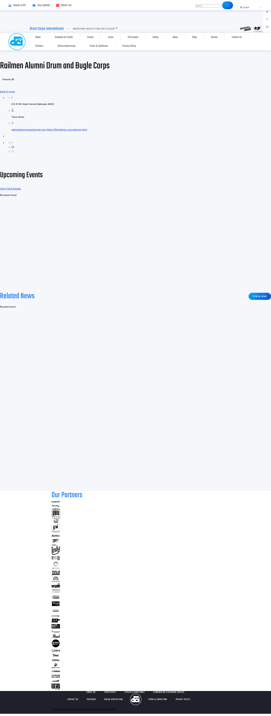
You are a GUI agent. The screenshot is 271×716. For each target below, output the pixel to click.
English (246, 7)
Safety (156, 37)
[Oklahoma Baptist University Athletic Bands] (56, 521)
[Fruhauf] (56, 656)
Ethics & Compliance (134, 692)
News (175, 37)
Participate (133, 37)
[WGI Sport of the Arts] (56, 587)
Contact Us (237, 37)
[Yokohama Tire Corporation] (56, 542)
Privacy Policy (129, 46)
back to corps (7, 91)
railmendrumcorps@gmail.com (28, 129)
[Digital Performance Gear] (56, 606)
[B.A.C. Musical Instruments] (56, 559)
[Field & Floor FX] (56, 627)
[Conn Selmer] (56, 676)
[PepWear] (56, 536)
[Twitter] (267, 11)
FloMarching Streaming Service (168, 692)
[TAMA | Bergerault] (56, 646)
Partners (39, 46)
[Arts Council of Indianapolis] (56, 568)
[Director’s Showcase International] (56, 621)
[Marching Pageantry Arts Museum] (56, 598)
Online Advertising (66, 46)
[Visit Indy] (56, 553)
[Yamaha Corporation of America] (56, 671)
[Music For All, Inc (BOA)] (56, 581)
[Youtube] (267, 27)
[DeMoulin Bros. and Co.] (56, 501)
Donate (214, 37)
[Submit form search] (227, 5)
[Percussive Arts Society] (56, 592)
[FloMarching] (56, 574)
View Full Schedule (10, 188)
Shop (194, 37)
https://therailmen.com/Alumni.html (67, 129)
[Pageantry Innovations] (56, 531)
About (38, 37)
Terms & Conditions (98, 46)
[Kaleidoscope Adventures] (56, 631)
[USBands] (56, 681)
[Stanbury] (56, 660)
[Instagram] (267, 19)
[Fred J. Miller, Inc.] (56, 651)
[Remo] (56, 611)
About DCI (91, 692)
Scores (90, 37)
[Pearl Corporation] (56, 636)
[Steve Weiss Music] (56, 616)
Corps (110, 37)
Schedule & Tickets (64, 37)
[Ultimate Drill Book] (56, 688)
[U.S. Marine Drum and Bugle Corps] (56, 667)
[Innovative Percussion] (56, 506)
